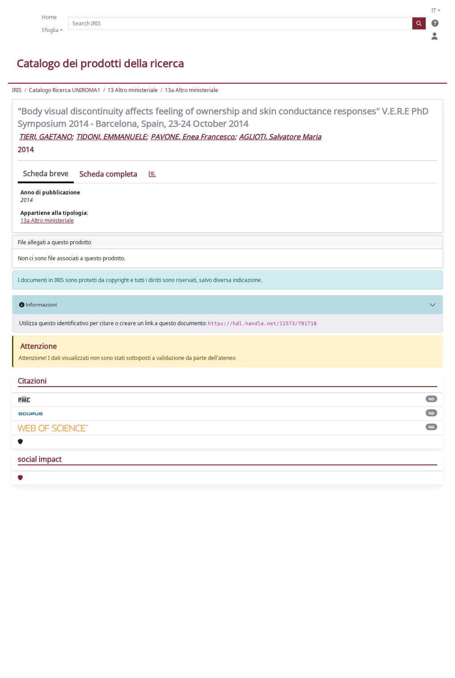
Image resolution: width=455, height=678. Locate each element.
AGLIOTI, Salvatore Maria (280, 136)
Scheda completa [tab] (108, 174)
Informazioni (40, 304)
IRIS (17, 90)
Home (49, 17)
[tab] (152, 174)
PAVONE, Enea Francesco (193, 136)
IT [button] (433, 10)
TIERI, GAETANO (45, 136)
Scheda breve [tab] (45, 173)
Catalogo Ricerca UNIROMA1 (64, 90)
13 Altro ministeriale (133, 90)
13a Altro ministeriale (191, 90)
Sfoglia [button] (50, 30)
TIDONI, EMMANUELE (111, 136)
